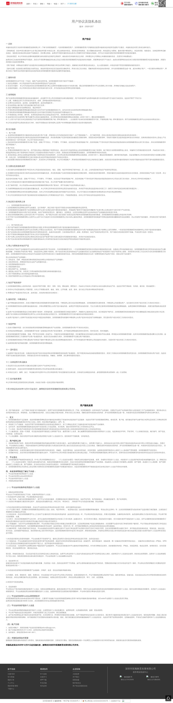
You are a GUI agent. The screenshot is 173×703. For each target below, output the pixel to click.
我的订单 (11, 680)
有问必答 (43, 686)
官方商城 (11, 677)
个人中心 (11, 683)
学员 (34, 3)
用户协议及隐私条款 (80, 686)
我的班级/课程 (13, 686)
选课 (28, 3)
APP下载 (43, 680)
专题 (55, 3)
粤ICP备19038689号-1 (71, 701)
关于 (62, 3)
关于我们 (76, 677)
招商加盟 (76, 680)
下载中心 (11, 688)
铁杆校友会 (77, 683)
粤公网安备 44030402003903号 (96, 701)
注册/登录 (11, 674)
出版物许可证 (116, 701)
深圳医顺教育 (47, 701)
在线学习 (43, 677)
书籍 (48, 3)
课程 (41, 3)
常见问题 (43, 683)
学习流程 (43, 674)
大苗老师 (76, 674)
